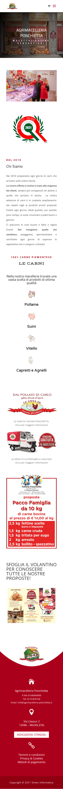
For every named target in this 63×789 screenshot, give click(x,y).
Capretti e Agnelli (31, 370)
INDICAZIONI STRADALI (31, 734)
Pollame (31, 304)
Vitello (31, 348)
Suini (31, 326)
